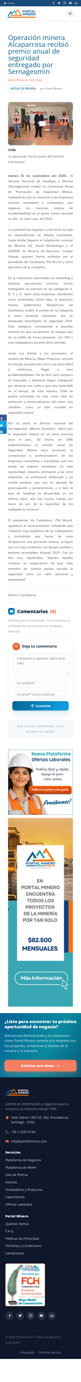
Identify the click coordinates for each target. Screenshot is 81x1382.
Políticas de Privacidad (22, 1239)
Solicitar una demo (37, 1065)
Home (10, 3)
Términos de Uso (49, 1352)
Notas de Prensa (23, 88)
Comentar (43, 706)
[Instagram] (64, 3)
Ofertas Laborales (18, 1204)
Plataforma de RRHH (20, 1168)
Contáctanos (14, 1253)
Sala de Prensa (16, 1175)
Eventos (11, 1182)
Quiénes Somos (17, 1224)
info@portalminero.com (29, 1141)
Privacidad (27, 1352)
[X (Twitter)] (59, 3)
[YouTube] (70, 3)
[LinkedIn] (75, 3)
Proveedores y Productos (24, 1190)
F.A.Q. (9, 1231)
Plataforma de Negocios (23, 1160)
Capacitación (15, 1197)
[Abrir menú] (70, 13)
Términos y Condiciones (23, 1246)
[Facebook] (53, 3)
